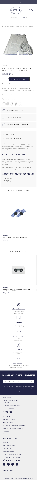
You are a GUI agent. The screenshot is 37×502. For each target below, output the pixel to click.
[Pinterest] (17, 464)
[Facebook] (8, 464)
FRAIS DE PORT (18, 336)
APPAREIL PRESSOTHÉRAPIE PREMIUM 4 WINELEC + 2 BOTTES (16, 290)
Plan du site (6, 431)
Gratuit (18, 338)
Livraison (5, 442)
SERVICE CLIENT (18, 363)
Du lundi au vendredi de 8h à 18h (18, 367)
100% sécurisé (18, 325)
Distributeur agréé (18, 311)
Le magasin (6, 416)
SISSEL (5, 65)
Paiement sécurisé (9, 445)
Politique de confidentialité (11, 457)
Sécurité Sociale (18, 313)
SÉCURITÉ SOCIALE (18, 309)
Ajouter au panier (19, 79)
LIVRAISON (18, 349)
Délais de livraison (18, 352)
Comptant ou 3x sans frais (18, 326)
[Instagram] (12, 464)
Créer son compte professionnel (13, 428)
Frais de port (7, 448)
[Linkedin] (4, 464)
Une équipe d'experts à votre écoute (18, 365)
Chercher (24, 17)
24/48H (18, 353)
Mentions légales (8, 451)
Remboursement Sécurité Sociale (14, 425)
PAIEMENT (18, 322)
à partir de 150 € (18, 340)
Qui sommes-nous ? (9, 419)
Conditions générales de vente (13, 454)
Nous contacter (8, 422)
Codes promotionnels (10, 434)
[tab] (18, 134)
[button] (9, 99)
